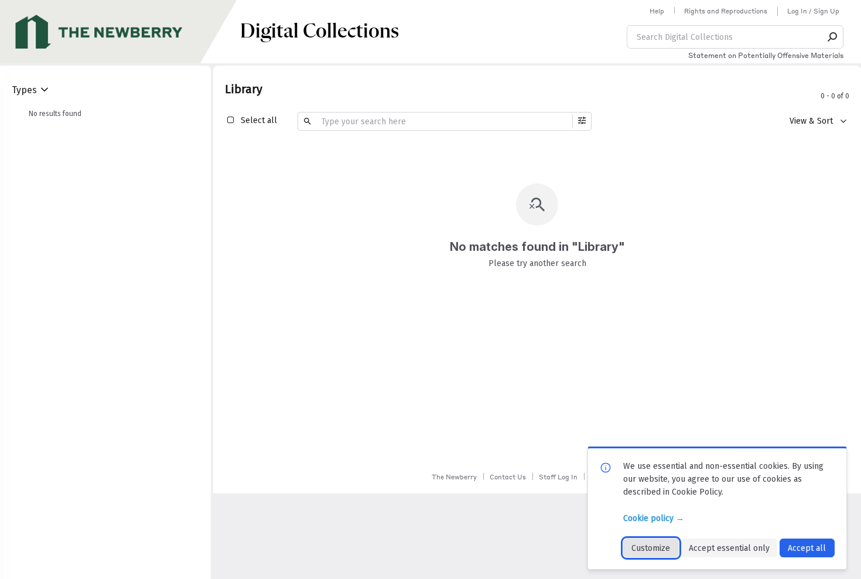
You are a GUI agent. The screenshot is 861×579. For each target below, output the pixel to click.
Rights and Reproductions (725, 11)
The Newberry (454, 477)
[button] (833, 37)
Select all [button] (259, 120)
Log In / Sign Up (813, 11)
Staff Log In (558, 477)
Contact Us (508, 477)
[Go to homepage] (120, 31)
